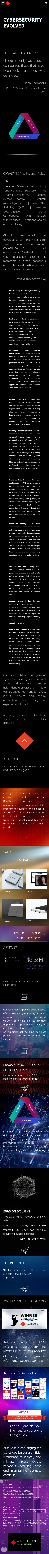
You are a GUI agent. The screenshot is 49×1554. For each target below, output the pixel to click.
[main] (24, 19)
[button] (2, 3)
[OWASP (20, 279)
